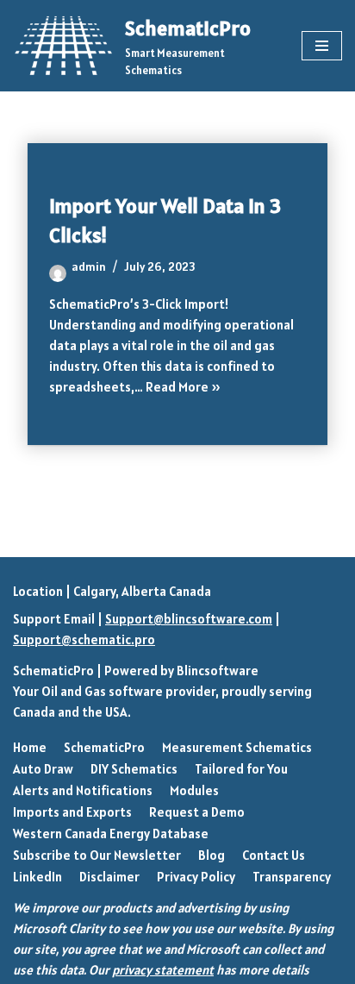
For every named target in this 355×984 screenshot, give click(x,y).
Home (30, 747)
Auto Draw (43, 769)
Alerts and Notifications (83, 790)
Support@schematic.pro (84, 639)
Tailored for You (241, 769)
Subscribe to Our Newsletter (97, 855)
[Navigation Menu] (322, 45)
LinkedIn (37, 876)
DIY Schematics (134, 769)
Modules (194, 790)
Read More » (183, 387)
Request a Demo (197, 812)
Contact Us (273, 855)
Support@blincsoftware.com (188, 619)
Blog (211, 855)
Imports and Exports (72, 812)
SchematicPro (53, 670)
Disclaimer (109, 876)
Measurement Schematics (237, 747)
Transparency (291, 876)
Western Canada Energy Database (111, 833)
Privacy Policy (196, 876)
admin (89, 266)
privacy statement (163, 970)
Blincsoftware (217, 670)
